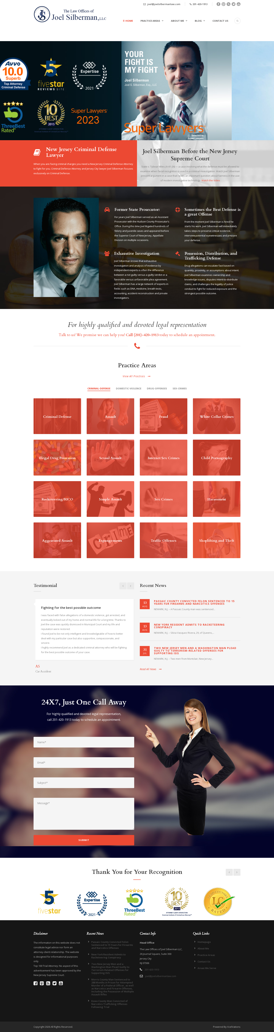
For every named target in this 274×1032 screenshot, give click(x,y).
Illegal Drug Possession (57, 458)
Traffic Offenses (163, 540)
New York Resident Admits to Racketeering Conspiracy (189, 626)
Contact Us (220, 20)
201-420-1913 (200, 4)
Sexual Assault (110, 458)
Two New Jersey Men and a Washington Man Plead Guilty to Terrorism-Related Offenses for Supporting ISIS (195, 650)
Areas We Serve (207, 968)
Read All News (148, 669)
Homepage (204, 942)
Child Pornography (216, 458)
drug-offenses (157, 388)
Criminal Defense (57, 416)
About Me (177, 20)
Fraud (163, 416)
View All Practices (134, 376)
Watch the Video (210, 180)
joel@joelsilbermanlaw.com (163, 4)
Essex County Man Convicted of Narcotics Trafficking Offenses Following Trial (109, 1004)
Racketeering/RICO (57, 499)
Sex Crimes (164, 499)
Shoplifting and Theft (216, 540)
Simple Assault (110, 499)
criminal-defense (98, 388)
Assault (110, 416)
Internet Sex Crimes (163, 458)
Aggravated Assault (57, 540)
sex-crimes (180, 388)
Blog (198, 20)
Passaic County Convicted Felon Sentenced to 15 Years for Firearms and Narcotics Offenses (194, 602)
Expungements (110, 540)
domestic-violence (128, 388)
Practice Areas (150, 20)
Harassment (216, 499)
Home (129, 20)
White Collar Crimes (217, 416)
